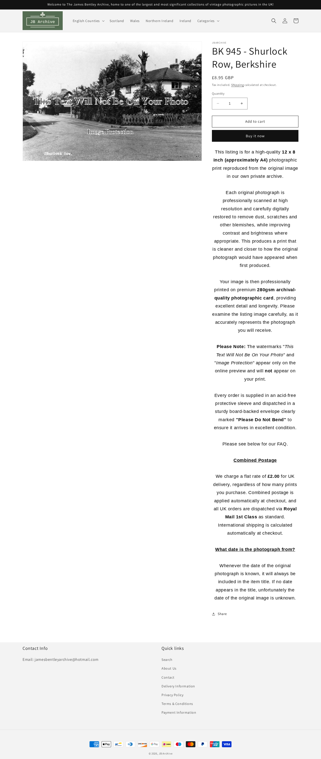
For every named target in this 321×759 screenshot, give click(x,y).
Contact (168, 677)
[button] (88, 21)
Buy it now (255, 135)
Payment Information (179, 712)
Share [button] (222, 614)
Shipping (237, 85)
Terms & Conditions (177, 703)
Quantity (218, 93)
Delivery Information (178, 686)
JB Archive (165, 753)
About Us (169, 668)
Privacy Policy (172, 695)
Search (167, 659)
